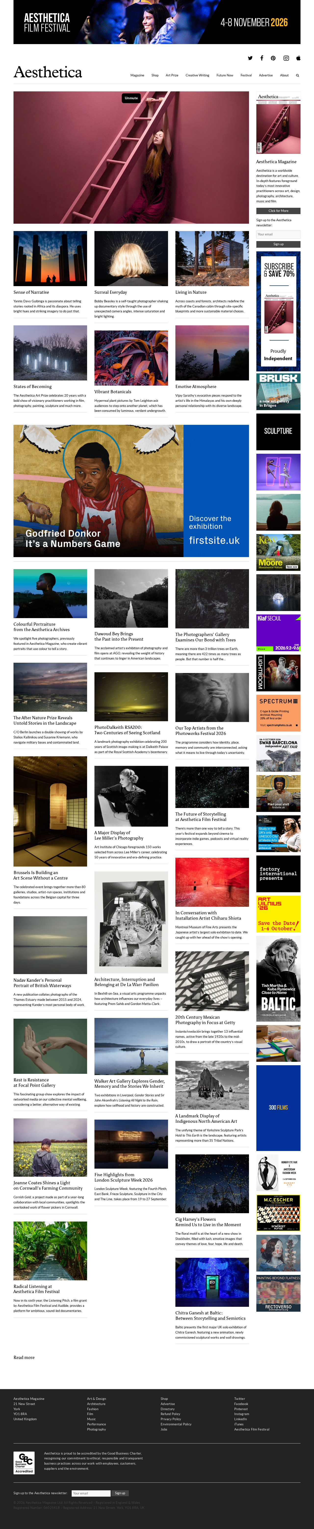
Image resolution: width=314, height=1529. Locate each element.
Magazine (137, 75)
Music (91, 1419)
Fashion (92, 1409)
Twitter (239, 1399)
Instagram (241, 1414)
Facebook (241, 1404)
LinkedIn (240, 1419)
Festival (246, 75)
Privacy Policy (171, 1419)
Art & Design (96, 1399)
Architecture (96, 1404)
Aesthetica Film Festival (251, 1429)
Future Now (225, 75)
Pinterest (241, 1409)
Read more (24, 1357)
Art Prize (172, 75)
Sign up (279, 244)
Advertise (266, 75)
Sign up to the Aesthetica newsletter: (40, 1493)
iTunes (239, 1424)
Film (90, 1414)
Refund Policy (170, 1414)
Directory (168, 1409)
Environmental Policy (176, 1424)
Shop (155, 75)
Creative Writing (197, 75)
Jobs (164, 1429)
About (284, 75)
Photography (96, 1429)
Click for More (278, 211)
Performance (96, 1424)
